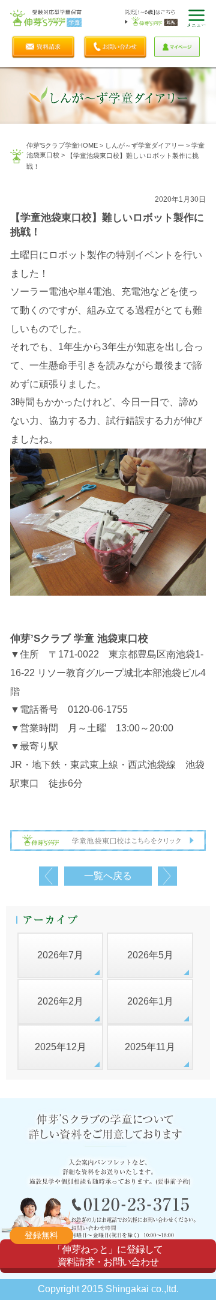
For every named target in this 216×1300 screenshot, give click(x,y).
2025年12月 (60, 1047)
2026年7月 (60, 955)
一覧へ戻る (108, 876)
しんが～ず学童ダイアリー (144, 145)
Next (167, 876)
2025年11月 (150, 1047)
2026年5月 (150, 955)
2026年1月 (150, 1001)
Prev (48, 876)
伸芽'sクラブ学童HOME (62, 145)
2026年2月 (60, 1001)
